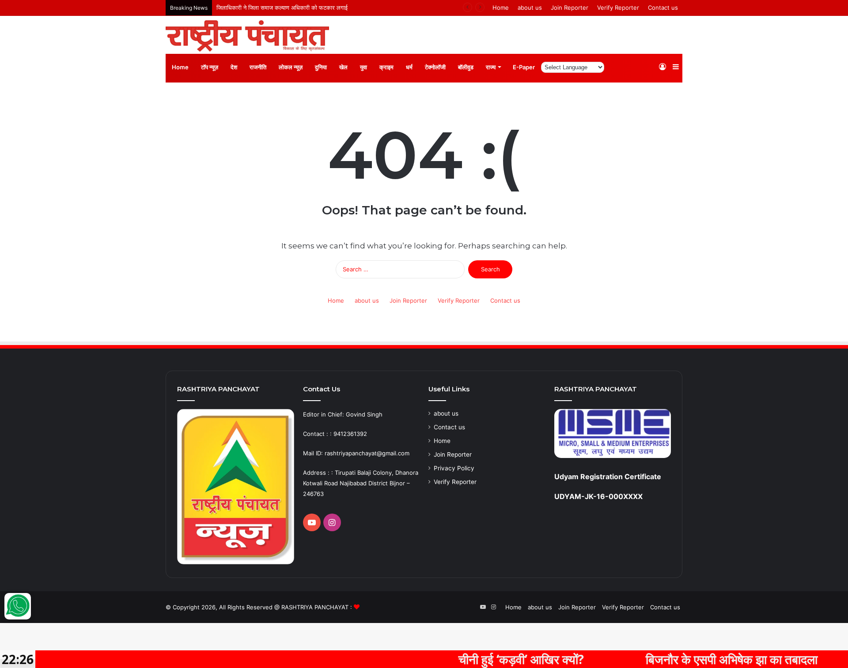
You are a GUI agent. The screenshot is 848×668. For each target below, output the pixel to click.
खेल (343, 67)
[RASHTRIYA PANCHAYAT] (247, 36)
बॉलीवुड (465, 67)
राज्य (491, 67)
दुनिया (321, 67)
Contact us (663, 7)
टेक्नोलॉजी (435, 67)
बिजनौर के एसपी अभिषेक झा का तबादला (711, 659)
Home (500, 7)
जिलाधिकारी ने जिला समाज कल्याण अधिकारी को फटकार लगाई (282, 7)
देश (234, 67)
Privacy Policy (454, 468)
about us (530, 7)
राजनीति (258, 67)
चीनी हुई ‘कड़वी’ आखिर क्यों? (500, 659)
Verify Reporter (618, 7)
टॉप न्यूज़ (209, 67)
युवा (363, 67)
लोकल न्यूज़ (291, 67)
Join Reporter (569, 7)
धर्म (409, 67)
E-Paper (524, 67)
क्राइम (386, 67)
